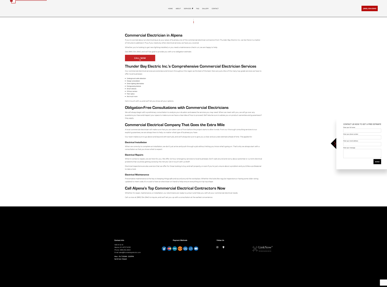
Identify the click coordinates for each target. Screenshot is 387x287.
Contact (215, 8)
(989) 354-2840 (369, 8)
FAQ (197, 8)
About (178, 8)
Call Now (140, 58)
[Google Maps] (223, 247)
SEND (376, 162)
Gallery (205, 8)
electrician (145, 130)
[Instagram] (217, 247)
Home (170, 8)
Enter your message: (348, 148)
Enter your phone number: (349, 134)
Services (187, 8)
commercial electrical (196, 40)
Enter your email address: (349, 141)
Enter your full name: (348, 127)
